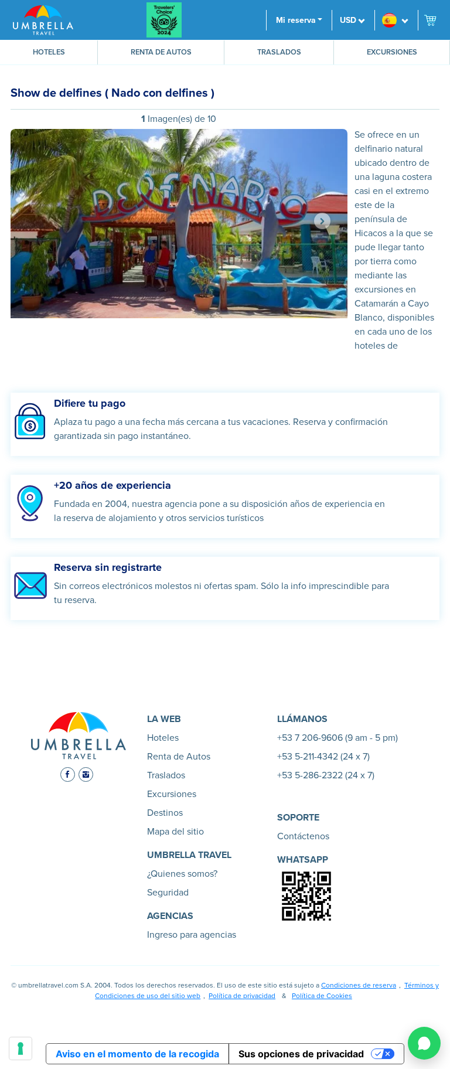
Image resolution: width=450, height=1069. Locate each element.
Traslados (279, 52)
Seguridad (168, 892)
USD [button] (348, 20)
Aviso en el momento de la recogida (137, 1054)
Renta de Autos (161, 52)
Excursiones (392, 52)
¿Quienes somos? (182, 874)
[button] (396, 20)
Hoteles (49, 52)
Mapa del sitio (175, 832)
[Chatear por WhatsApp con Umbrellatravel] (424, 1043)
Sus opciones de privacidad (301, 1054)
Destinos (165, 813)
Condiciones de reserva (358, 985)
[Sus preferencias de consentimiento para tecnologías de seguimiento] (20, 1048)
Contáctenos (303, 836)
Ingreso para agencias (191, 935)
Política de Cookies (322, 996)
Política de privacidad (242, 996)
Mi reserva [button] (296, 20)
